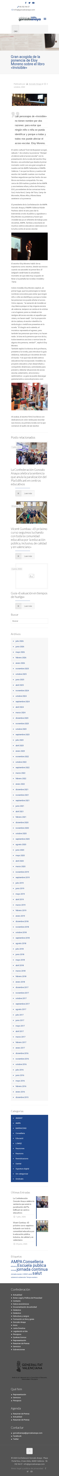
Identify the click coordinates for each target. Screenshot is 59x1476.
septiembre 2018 (23, 938)
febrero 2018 (21, 976)
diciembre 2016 (22, 1053)
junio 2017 (20, 1020)
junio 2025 (20, 679)
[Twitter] (29, 3)
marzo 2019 (20, 905)
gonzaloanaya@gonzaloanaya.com (27, 1433)
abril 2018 (20, 965)
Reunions (19, 1153)
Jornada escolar (16, 1274)
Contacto (17, 1301)
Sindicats (19, 1179)
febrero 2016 (21, 1086)
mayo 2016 (20, 1081)
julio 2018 (19, 949)
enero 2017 (20, 1048)
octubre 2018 (21, 932)
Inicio (15, 1325)
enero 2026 (20, 663)
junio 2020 (20, 850)
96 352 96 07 (24, 7)
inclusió (13, 1270)
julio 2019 (19, 883)
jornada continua (32, 1269)
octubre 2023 (21, 729)
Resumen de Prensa (21, 1343)
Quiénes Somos (19, 1337)
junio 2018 (20, 954)
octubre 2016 (21, 1064)
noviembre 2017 (22, 993)
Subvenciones (19, 1349)
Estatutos (17, 1310)
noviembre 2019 (22, 872)
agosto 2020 (21, 844)
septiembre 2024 (23, 701)
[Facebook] (25, 3)
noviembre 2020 (22, 828)
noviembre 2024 (22, 690)
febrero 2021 (21, 817)
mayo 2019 (20, 894)
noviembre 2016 (22, 1059)
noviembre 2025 (22, 668)
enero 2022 (20, 784)
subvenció (14, 1277)
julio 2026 (19, 641)
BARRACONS (21, 1128)
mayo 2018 (20, 960)
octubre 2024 (21, 696)
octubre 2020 (21, 833)
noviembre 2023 (22, 723)
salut (37, 1273)
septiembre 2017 (23, 1004)
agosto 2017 (21, 1009)
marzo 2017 (20, 1037)
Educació (19, 1138)
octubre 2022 (21, 762)
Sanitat (18, 1164)
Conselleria (20, 1133)
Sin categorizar (22, 1174)
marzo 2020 (20, 866)
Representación (19, 1340)
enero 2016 (20, 1092)
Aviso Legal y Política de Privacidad (27, 1298)
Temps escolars (31, 1277)
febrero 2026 (21, 657)
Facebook (17, 1436)
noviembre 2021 (22, 795)
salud (30, 1274)
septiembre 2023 (23, 734)
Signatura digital (22, 1169)
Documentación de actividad (25, 1307)
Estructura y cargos (21, 1316)
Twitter (16, 1439)
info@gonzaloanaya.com (24, 10)
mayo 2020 (20, 855)
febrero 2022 (21, 778)
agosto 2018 (21, 943)
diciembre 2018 (22, 921)
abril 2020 (20, 861)
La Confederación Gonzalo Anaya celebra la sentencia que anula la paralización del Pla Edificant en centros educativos (29, 477)
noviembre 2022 (22, 756)
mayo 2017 (20, 1026)
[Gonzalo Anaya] (29, 18)
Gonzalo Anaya (35, 84)
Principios (17, 1334)
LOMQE (19, 1143)
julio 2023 (19, 740)
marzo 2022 (20, 773)
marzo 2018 (20, 971)
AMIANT (19, 1118)
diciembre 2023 (22, 718)
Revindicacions (22, 1159)
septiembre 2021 (23, 800)
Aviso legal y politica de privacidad (27, 1468)
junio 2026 (20, 647)
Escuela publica (31, 1265)
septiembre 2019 (23, 877)
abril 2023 (20, 745)
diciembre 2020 (22, 822)
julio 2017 (19, 1015)
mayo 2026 (20, 652)
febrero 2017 (21, 1042)
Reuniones (20, 1148)
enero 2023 (20, 751)
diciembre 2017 (22, 987)
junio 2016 (20, 1075)
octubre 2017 (21, 998)
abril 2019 (20, 899)
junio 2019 (20, 888)
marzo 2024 (20, 712)
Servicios (17, 1346)
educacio (14, 1266)
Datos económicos (21, 1304)
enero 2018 (20, 982)
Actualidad (17, 1295)
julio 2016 (19, 1070)
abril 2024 (20, 707)
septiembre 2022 (23, 767)
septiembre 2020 (23, 839)
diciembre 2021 (22, 789)
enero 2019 (20, 916)
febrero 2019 (21, 910)
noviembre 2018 (22, 927)
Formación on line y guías (23, 1319)
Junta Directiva (19, 1328)
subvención (22, 1277)
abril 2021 (20, 811)
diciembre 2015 (22, 1097)
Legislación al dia (20, 1331)
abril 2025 (20, 685)
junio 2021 (20, 806)
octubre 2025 (21, 674)
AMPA (18, 1123)
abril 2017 (20, 1031)
